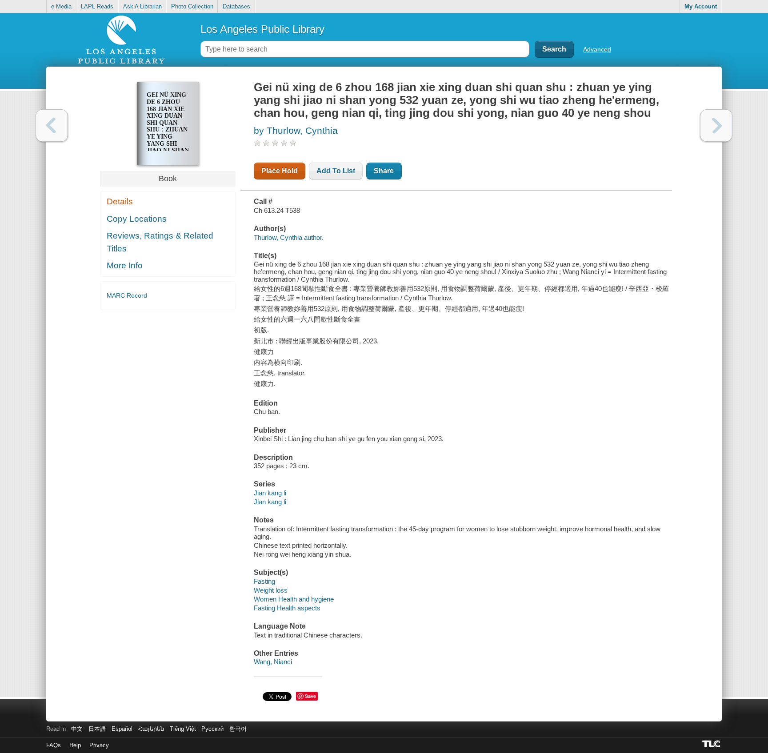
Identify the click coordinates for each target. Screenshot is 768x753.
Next (716, 125)
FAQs (53, 745)
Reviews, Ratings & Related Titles (160, 242)
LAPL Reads (97, 6)
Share (384, 171)
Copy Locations (137, 218)
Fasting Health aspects (287, 608)
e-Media (61, 6)
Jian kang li (270, 493)
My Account (700, 6)
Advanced (597, 49)
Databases (236, 6)
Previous (52, 125)
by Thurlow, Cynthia (296, 130)
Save (310, 696)
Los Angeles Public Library (262, 29)
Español (122, 728)
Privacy (99, 745)
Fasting (264, 581)
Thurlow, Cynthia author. (289, 237)
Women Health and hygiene (294, 599)
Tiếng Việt (183, 728)
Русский (212, 728)
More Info (125, 265)
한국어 (238, 728)
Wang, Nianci (273, 661)
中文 (77, 728)
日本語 (97, 728)
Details (120, 201)
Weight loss (271, 590)
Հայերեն (151, 728)
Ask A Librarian (142, 6)
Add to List (335, 171)
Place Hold (279, 171)
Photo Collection (192, 6)
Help (75, 745)
